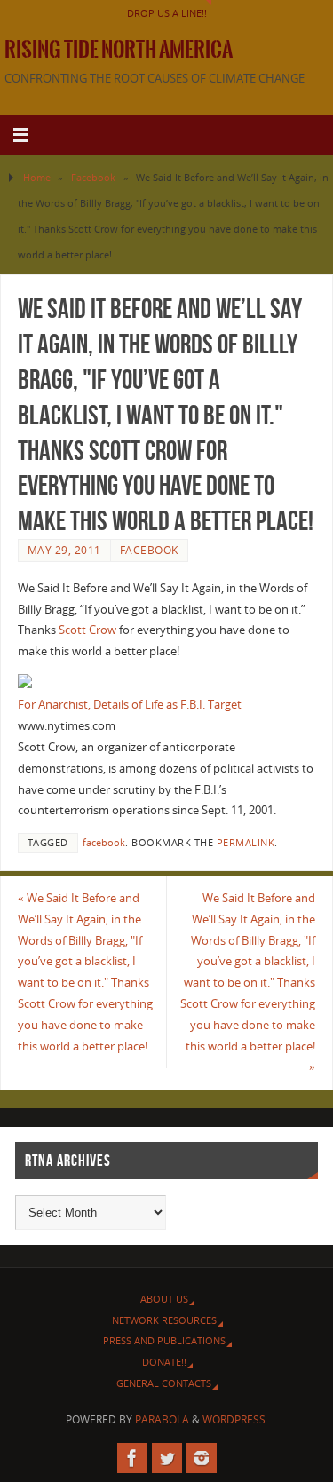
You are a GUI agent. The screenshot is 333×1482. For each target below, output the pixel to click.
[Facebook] (132, 1458)
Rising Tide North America (118, 49)
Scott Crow (87, 630)
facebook (104, 842)
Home (37, 177)
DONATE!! (164, 1361)
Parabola (162, 1419)
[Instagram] (201, 1458)
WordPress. (235, 1419)
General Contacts (163, 1383)
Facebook (93, 177)
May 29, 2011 (64, 550)
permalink (246, 842)
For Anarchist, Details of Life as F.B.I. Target (130, 704)
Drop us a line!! (167, 13)
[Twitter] (167, 1458)
